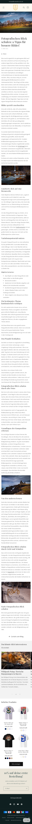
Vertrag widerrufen (16, 797)
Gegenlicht (11, 572)
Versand (7, 820)
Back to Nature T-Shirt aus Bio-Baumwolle (8, 752)
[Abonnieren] (26, 788)
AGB (29, 817)
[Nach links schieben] (12, 694)
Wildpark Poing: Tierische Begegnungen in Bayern (12, 672)
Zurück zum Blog (17, 636)
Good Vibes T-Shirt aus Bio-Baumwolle (23, 751)
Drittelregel (21, 146)
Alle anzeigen (5, 647)
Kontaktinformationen (16, 820)
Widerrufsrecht (10, 817)
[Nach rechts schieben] (20, 694)
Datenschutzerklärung (21, 817)
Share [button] (4, 54)
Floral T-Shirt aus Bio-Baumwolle (8, 723)
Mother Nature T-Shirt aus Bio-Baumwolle (23, 724)
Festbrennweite (20, 227)
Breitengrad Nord (15, 815)
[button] (4, 7)
